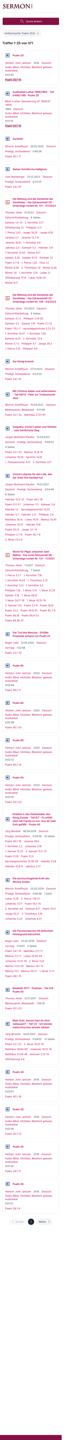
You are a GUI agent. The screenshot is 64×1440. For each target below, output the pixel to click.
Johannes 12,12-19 (16, 961)
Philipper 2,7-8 (13, 534)
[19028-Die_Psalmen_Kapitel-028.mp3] (7, 1183)
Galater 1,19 (28, 323)
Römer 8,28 (12, 267)
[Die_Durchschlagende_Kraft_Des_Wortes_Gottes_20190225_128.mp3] (7, 880)
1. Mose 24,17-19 (14, 600)
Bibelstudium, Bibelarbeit (19, 409)
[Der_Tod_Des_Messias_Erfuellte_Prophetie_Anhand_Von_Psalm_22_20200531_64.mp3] (7, 634)
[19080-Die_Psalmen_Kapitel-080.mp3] (7, 702)
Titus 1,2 (44, 262)
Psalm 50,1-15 (33, 903)
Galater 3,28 (12, 257)
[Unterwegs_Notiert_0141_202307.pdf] (7, 202)
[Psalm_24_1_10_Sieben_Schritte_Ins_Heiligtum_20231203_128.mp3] (7, 169)
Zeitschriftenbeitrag (16, 217)
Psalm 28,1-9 (12, 1208)
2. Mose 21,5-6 (14, 539)
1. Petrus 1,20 (12, 232)
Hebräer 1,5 (11, 509)
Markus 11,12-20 (14, 966)
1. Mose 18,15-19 (36, 600)
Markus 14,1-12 (34, 966)
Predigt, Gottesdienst (17, 151)
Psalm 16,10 (46, 605)
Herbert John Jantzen (18, 62)
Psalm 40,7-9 (32, 534)
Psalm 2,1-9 (31, 605)
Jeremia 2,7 (12, 237)
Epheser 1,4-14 (13, 222)
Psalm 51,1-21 (13, 504)
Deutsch (46, 62)
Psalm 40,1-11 (13, 156)
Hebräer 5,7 (12, 514)
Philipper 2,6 (46, 514)
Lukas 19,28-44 (33, 956)
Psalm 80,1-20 (13, 727)
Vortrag (9, 647)
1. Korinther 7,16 (33, 575)
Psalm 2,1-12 (44, 323)
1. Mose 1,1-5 (46, 971)
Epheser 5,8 (48, 504)
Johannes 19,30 (14, 457)
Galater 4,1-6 (29, 257)
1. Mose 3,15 (30, 590)
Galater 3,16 (12, 595)
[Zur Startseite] (17, 6)
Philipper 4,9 (30, 348)
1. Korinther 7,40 (36, 333)
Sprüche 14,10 (34, 457)
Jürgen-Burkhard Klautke (19, 437)
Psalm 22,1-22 (13, 1044)
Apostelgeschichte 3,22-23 (39, 328)
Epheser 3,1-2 (13, 318)
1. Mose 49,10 (29, 595)
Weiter (42, 1221)
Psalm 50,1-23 (13, 802)
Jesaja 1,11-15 (29, 529)
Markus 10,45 (49, 519)
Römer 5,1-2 (12, 343)
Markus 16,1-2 (29, 971)
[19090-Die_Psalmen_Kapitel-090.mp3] (7, 665)
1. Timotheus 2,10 (37, 580)
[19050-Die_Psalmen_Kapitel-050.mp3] (7, 777)
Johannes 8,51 (33, 918)
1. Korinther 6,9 (32, 242)
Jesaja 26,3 (45, 343)
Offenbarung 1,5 (14, 227)
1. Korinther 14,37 (15, 333)
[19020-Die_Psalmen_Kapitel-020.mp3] (7, 55)
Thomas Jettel (13, 212)
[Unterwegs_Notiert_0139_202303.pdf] (7, 298)
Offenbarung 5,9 (14, 1059)
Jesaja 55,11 (12, 913)
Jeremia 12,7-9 (30, 237)
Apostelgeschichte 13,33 (35, 509)
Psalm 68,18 (12, 615)
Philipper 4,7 (29, 343)
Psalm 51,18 (11, 856)
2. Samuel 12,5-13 (36, 851)
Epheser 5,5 (29, 247)
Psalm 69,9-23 (30, 615)
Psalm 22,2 (11, 610)
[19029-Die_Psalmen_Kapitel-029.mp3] (7, 1146)
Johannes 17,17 (13, 903)
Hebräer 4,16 (33, 524)
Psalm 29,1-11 (13, 1171)
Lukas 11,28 (11, 898)
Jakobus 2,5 (12, 247)
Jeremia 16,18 (13, 242)
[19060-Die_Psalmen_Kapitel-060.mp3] (7, 740)
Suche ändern (34, 21)
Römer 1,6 (11, 272)
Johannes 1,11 (31, 504)
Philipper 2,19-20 (33, 318)
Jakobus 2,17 (33, 866)
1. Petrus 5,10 (12, 348)
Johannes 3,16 (33, 846)
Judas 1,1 (45, 272)
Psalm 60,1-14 (13, 764)
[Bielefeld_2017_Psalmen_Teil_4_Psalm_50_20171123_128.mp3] (7, 989)
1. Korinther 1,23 (14, 585)
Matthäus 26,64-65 (16, 1049)
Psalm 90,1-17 (13, 690)
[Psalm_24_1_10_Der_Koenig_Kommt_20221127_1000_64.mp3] (7, 361)
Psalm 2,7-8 (12, 262)
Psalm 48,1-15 (13, 976)
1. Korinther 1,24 (28, 272)
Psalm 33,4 (49, 908)
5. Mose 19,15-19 (34, 1044)
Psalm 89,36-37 (14, 620)
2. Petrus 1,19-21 (30, 898)
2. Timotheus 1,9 (30, 267)
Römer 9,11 (11, 282)
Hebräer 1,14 (46, 247)
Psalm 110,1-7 (13, 328)
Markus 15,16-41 (33, 452)
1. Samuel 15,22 (14, 851)
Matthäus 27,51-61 (35, 414)
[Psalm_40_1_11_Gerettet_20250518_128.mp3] (7, 138)
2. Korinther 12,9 (32, 338)
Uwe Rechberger (15, 176)
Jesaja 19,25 (30, 232)
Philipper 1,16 (12, 590)
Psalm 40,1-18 (34, 499)
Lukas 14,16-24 (37, 277)
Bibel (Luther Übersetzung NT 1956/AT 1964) (28, 103)
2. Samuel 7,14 (13, 605)
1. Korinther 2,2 (34, 585)
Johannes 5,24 (13, 918)
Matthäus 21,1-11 (33, 951)
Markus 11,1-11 (13, 956)
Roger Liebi (11, 642)
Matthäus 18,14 (14, 519)
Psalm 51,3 (27, 856)
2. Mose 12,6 (36, 961)
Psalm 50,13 (12, 529)
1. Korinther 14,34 (15, 580)
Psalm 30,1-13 (13, 1133)
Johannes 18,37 (14, 524)
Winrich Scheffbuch (16, 146)
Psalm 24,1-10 (13, 186)
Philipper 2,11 (33, 227)
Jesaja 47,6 (46, 232)
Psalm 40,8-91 (29, 610)
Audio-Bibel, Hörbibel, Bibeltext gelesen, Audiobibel (29, 69)
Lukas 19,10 (31, 519)
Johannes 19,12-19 (41, 1049)
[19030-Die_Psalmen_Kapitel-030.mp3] (7, 1109)
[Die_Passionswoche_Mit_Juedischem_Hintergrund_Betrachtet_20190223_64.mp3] (7, 932)
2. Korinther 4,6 (14, 908)
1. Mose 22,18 (47, 590)
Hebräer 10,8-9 (14, 866)
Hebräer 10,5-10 (14, 499)
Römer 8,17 (34, 252)
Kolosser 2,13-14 (39, 1054)
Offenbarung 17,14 (15, 277)
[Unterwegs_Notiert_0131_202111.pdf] (7, 555)
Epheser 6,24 (13, 338)
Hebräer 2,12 (28, 514)
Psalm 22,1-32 (13, 414)
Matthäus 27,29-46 (16, 1054)
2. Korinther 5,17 (34, 222)
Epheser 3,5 (12, 323)
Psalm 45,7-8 (47, 610)
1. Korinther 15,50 (15, 252)
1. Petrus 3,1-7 (13, 575)
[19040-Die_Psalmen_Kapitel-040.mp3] (7, 1072)
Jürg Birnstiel (13, 831)
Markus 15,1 (12, 971)
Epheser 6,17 (32, 908)
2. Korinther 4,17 (42, 462)
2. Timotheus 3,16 (32, 913)
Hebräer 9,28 (48, 861)
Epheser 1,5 (46, 257)
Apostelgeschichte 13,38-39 (21, 861)
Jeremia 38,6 (31, 841)
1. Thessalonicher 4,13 (17, 462)
